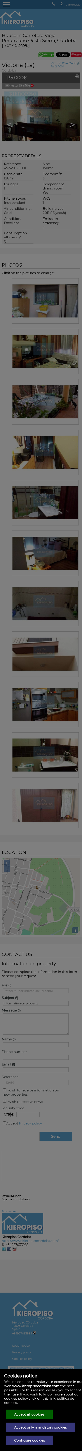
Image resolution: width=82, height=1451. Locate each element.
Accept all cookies (29, 1414)
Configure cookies (29, 1440)
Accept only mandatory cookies (40, 1427)
